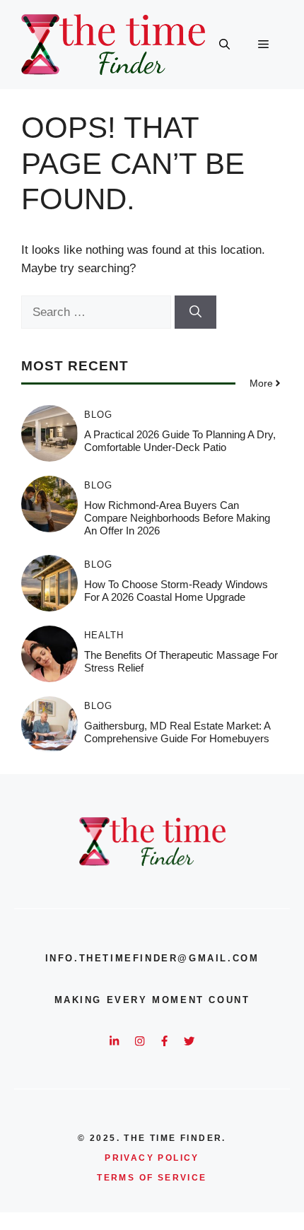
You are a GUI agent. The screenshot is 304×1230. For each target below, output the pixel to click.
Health (104, 635)
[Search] (195, 312)
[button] (224, 44)
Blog (98, 414)
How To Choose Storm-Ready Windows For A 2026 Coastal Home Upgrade (176, 590)
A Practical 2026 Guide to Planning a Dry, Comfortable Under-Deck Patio (180, 440)
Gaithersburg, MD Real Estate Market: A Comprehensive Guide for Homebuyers (177, 732)
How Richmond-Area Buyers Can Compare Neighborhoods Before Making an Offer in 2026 (177, 518)
